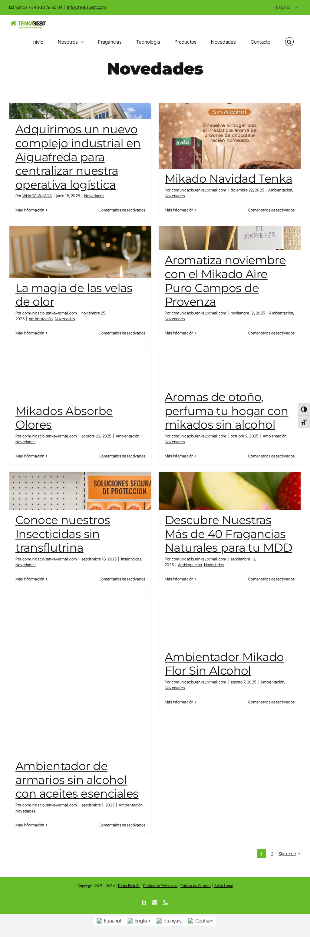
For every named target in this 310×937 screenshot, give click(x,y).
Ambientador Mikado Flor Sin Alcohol (224, 664)
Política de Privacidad (160, 885)
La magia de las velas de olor (73, 295)
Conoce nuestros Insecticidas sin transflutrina (62, 534)
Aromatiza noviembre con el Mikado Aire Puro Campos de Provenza (225, 281)
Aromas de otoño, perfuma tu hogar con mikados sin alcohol (227, 411)
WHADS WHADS (37, 195)
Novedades (94, 195)
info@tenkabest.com (86, 7)
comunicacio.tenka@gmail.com (199, 190)
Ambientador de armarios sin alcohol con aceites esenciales (76, 780)
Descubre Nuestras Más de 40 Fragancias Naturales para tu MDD (228, 534)
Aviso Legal (223, 885)
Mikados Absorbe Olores (64, 418)
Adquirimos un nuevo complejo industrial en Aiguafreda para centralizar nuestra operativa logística (77, 156)
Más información (30, 210)
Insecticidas (131, 559)
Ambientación (280, 190)
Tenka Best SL (128, 885)
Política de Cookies (195, 885)
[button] (289, 42)
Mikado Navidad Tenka (228, 178)
